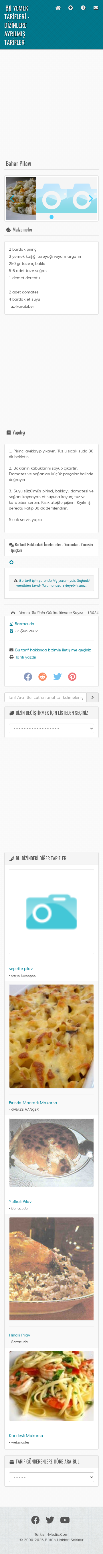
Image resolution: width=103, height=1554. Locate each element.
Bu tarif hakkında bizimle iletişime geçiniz (52, 650)
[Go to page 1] (51, 217)
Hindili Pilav (19, 1335)
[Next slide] (90, 198)
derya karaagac (23, 975)
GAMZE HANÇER (25, 1110)
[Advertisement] (51, 107)
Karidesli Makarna (26, 1435)
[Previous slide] (13, 198)
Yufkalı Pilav (20, 1201)
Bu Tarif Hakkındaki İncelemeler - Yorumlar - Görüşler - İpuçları (51, 547)
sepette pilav (21, 968)
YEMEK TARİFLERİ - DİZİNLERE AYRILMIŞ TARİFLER (16, 25)
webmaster (20, 1442)
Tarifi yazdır (25, 657)
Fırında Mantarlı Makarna (33, 1102)
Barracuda (24, 623)
